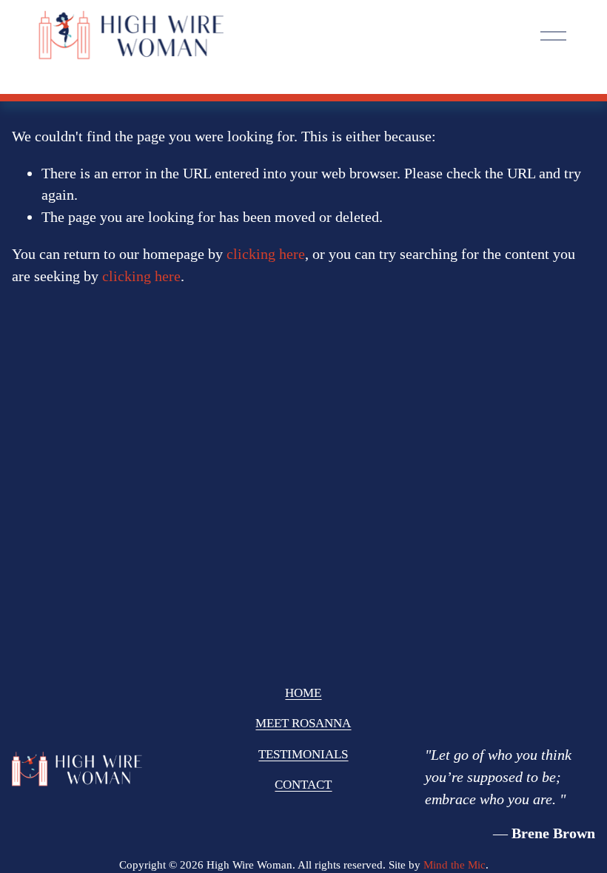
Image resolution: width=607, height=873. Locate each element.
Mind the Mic (454, 865)
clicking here (266, 254)
